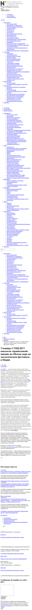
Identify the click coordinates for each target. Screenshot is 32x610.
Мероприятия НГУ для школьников (16, 39)
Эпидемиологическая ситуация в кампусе (18, 208)
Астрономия (7, 496)
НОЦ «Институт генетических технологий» (18, 168)
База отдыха (10, 200)
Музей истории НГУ (12, 235)
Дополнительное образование (15, 121)
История (9, 241)
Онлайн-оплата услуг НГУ (14, 70)
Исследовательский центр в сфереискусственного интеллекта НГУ (16, 175)
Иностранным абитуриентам (14, 33)
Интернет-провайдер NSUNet (15, 66)
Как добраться (10, 227)
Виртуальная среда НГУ (13, 64)
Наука (5, 145)
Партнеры (6, 102)
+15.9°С (3, 20)
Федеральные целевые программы (16, 156)
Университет (7, 211)
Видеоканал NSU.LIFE (13, 206)
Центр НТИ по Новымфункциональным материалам (15, 170)
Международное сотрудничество (20, 481)
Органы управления (12, 218)
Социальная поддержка (13, 63)
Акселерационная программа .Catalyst (17, 185)
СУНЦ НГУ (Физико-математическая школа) (19, 130)
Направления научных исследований (17, 148)
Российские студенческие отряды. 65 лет (17, 199)
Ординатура (10, 32)
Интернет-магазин (12, 222)
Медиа (5, 201)
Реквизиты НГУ (11, 220)
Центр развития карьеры (13, 60)
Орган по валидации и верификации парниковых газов (15, 164)
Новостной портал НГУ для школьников (17, 50)
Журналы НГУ (11, 158)
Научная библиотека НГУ (14, 59)
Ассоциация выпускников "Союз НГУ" (17, 84)
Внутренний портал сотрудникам (16, 94)
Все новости (4, 515)
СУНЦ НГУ (4, 366)
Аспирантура (10, 31)
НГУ (5, 337)
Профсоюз (9, 239)
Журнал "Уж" (10, 207)
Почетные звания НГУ (13, 234)
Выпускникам (7, 81)
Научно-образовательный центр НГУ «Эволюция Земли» (17, 142)
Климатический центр (13, 162)
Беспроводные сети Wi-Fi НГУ (15, 69)
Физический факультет (12, 512)
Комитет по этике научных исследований (18, 178)
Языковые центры (11, 123)
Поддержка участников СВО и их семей (17, 245)
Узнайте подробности (6, 605)
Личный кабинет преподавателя (15, 95)
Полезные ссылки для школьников (16, 43)
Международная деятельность (15, 231)
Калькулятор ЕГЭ (11, 35)
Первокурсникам (11, 57)
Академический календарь (14, 120)
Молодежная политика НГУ (14, 189)
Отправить (3, 596)
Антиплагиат (7, 518)
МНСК (9, 152)
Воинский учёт (11, 80)
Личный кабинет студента (14, 56)
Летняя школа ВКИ (12, 134)
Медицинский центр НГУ (14, 74)
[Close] (1, 600)
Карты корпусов (11, 67)
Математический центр (13, 161)
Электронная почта (12, 55)
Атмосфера (7, 187)
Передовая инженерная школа (15, 166)
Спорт (8, 193)
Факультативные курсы (13, 77)
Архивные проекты (12, 243)
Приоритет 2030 (11, 214)
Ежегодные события (12, 190)
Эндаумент (10, 236)
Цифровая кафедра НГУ (13, 144)
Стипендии (10, 62)
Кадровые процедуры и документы (16, 87)
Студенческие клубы (12, 197)
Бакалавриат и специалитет (14, 25)
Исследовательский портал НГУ (15, 149)
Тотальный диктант (12, 196)
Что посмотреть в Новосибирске (15, 194)
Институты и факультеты (13, 117)
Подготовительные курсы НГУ (15, 124)
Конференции (10, 151)
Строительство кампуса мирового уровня (18, 229)
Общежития (10, 42)
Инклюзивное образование (14, 127)
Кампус (9, 192)
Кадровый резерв (11, 90)
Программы (10, 116)
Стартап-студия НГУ (12, 186)
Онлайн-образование (12, 119)
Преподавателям (11, 17)
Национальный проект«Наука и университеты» (13, 173)
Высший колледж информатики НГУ (17, 133)
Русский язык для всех (13, 126)
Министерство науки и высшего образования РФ (14, 558)
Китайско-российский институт (15, 138)
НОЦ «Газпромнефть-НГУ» (14, 159)
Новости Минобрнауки (13, 210)
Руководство (10, 217)
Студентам (10, 14)
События (9, 204)
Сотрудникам (10, 16)
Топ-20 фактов (11, 213)
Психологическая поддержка (14, 76)
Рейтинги (9, 215)
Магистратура (10, 29)
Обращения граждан (9, 520)
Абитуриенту (7, 22)
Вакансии (9, 88)
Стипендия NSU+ (11, 28)
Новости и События (9, 339)
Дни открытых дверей (13, 38)
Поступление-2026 (12, 24)
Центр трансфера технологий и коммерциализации (15, 181)
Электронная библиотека (13, 135)
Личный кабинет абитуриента (15, 26)
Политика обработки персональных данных (12, 537)
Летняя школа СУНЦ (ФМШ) (14, 131)
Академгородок (11, 225)
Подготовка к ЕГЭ (12, 36)
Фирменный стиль (12, 221)
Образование (7, 113)
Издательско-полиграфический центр (17, 242)
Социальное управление (13, 511)
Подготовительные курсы (14, 40)
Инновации (7, 179)
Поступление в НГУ (12, 114)
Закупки (9, 238)
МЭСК (8, 154)
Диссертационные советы (14, 155)
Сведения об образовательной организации (18, 224)
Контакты (6, 246)
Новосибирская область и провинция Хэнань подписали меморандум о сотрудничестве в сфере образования (16, 472)
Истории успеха (11, 83)
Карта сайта (4, 556)
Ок (1, 608)
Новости (9, 203)
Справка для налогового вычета (15, 78)
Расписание (10, 53)
